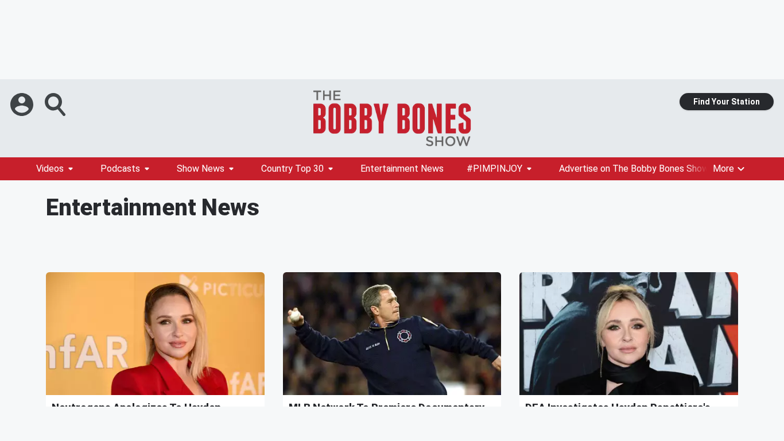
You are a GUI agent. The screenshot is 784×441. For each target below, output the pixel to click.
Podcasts (120, 168)
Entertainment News (402, 168)
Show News (200, 168)
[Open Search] (56, 104)
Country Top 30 (292, 168)
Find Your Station (726, 101)
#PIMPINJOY (494, 168)
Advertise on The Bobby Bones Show (634, 168)
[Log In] (23, 104)
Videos (50, 168)
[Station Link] (392, 118)
